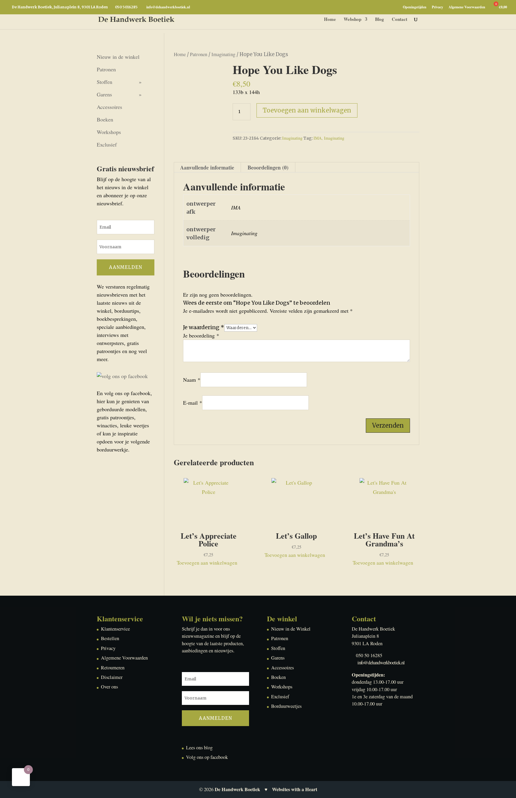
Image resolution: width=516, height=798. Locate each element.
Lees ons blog (199, 747)
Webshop (352, 19)
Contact (399, 19)
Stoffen (104, 81)
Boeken (105, 119)
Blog (379, 19)
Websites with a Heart (294, 789)
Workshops (109, 131)
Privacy (437, 7)
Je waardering (203, 327)
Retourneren (113, 667)
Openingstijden (414, 7)
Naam (191, 379)
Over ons (109, 686)
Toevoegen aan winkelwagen (307, 110)
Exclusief (107, 144)
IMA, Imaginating (329, 138)
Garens (104, 94)
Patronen (198, 54)
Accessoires (109, 106)
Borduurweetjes (286, 706)
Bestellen (110, 638)
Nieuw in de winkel (118, 56)
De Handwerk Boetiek (237, 789)
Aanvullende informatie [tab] (207, 167)
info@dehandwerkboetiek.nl (381, 662)
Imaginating (223, 54)
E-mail (192, 402)
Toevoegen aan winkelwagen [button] (207, 562)
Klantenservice (115, 629)
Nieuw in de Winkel (291, 629)
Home (330, 19)
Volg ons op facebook (207, 757)
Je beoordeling (201, 335)
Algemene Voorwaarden (467, 7)
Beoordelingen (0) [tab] (268, 167)
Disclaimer (111, 677)
